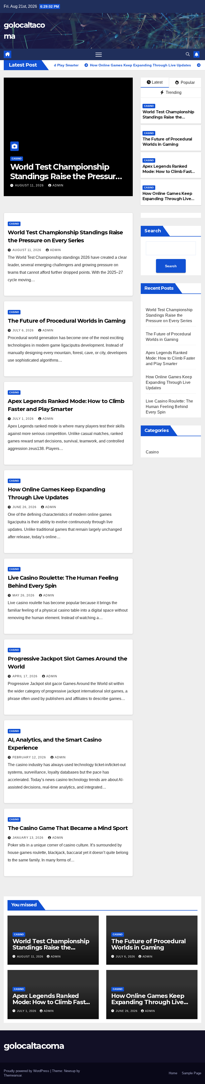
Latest (157, 82)
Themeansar (13, 1075)
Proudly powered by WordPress (27, 1071)
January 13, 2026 (28, 837)
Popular (187, 82)
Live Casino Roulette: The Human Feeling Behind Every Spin (169, 406)
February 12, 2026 (29, 757)
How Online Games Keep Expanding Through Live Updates (167, 198)
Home (173, 1073)
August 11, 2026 (27, 250)
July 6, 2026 (121, 185)
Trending (173, 92)
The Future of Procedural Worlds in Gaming (167, 142)
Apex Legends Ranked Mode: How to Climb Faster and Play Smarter (169, 171)
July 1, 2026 (23, 418)
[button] (188, 54)
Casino (111, 158)
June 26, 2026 (25, 507)
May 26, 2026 (24, 595)
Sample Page (191, 1073)
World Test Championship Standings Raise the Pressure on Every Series (168, 117)
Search (152, 231)
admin (23, 185)
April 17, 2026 (25, 676)
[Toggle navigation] (98, 54)
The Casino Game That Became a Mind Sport (68, 828)
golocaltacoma (34, 1046)
